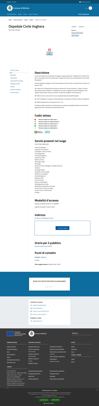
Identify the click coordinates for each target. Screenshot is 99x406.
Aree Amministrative (12, 349)
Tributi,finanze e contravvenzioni (58, 352)
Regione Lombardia (11, 2)
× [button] (97, 389)
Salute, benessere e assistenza (57, 356)
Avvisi (72, 352)
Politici (8, 357)
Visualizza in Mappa (62, 228)
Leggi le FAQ (31, 376)
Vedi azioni (81, 26)
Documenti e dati (11, 362)
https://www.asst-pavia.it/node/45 (43, 246)
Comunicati (74, 349)
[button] (49, 403)
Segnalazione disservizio (34, 373)
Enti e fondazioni (11, 354)
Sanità (31, 20)
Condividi (74, 26)
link (63, 397)
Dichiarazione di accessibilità (57, 379)
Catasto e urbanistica (33, 358)
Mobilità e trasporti (33, 363)
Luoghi (25, 20)
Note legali (52, 376)
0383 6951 (43, 257)
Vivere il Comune (18, 20)
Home (10, 20)
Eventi (72, 362)
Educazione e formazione (56, 346)
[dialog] (49, 397)
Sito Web (37, 260)
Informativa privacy (54, 373)
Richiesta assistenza (33, 379)
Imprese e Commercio (33, 354)
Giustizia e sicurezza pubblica (57, 349)
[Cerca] (90, 8)
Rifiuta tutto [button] (55, 400)
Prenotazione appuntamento (35, 371)
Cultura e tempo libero (33, 349)
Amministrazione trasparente (57, 371)
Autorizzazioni (53, 359)
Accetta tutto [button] (44, 400)
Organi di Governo (11, 346)
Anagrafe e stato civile (33, 346)
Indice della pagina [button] (14, 70)
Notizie (73, 346)
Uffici (8, 352)
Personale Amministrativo (13, 360)
